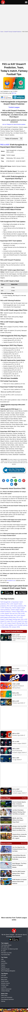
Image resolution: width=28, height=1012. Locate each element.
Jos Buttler (3, 987)
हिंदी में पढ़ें (14, 93)
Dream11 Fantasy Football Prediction (12, 31)
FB (4, 480)
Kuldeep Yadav (5, 985)
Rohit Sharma (4, 977)
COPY (16, 484)
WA (16, 480)
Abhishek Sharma (5, 983)
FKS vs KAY (4, 145)
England (3, 965)
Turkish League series (18, 611)
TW (8, 480)
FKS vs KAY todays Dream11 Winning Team (12, 623)
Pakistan (3, 967)
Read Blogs (24, 797)
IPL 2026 (3, 950)
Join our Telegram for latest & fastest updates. (14, 124)
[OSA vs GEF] (11, 761)
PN (24, 480)
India (2, 959)
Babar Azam (4, 979)
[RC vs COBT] (13, 672)
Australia (3, 961)
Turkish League (14, 107)
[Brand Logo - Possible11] (14, 932)
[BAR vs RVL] (11, 697)
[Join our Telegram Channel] (14, 470)
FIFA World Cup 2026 (6, 952)
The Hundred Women (6, 945)
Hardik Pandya (4, 981)
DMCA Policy (4, 995)
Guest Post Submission (6, 997)
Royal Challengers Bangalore (8, 970)
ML (12, 484)
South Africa (4, 963)
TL (20, 480)
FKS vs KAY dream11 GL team (19, 621)
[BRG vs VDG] (13, 737)
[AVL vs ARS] (13, 745)
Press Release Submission (7, 999)
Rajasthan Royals (5, 969)
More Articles (24, 843)
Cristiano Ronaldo (5, 990)
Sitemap (3, 1001)
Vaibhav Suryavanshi (6, 989)
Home (1, 31)
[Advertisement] (14, 17)
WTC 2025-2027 (5, 947)
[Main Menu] (26, 2)
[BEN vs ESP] (13, 705)
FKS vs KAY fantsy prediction (15, 606)
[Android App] (13, 941)
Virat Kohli (3, 975)
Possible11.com (11, 580)
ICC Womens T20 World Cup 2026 (9, 949)
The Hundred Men (5, 954)
